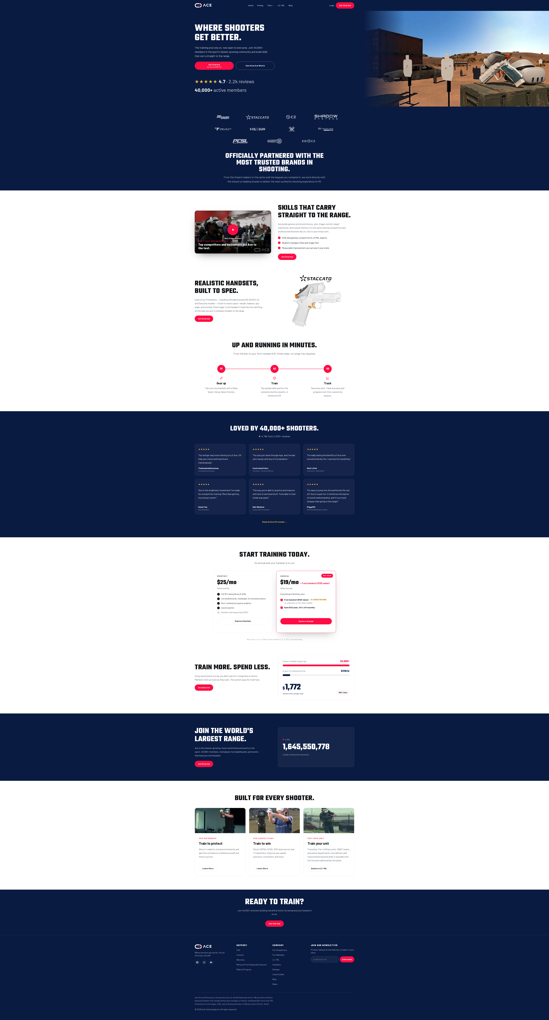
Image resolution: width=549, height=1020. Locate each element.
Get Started (345, 5)
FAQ (238, 950)
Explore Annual (306, 621)
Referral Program (243, 969)
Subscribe (347, 959)
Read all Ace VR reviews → (274, 522)
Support (241, 945)
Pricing (260, 5)
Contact (240, 955)
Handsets (276, 964)
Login (331, 5)
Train (269, 5)
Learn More (207, 868)
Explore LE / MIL (319, 868)
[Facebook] (197, 962)
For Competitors (279, 950)
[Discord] (211, 962)
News (274, 984)
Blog (291, 5)
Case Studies (278, 974)
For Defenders (278, 955)
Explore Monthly (243, 621)
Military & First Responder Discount (251, 964)
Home (250, 5)
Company (278, 945)
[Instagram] (204, 962)
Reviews (276, 969)
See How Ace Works (255, 65)
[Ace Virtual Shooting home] (203, 5)
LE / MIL (281, 5)
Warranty (240, 960)
